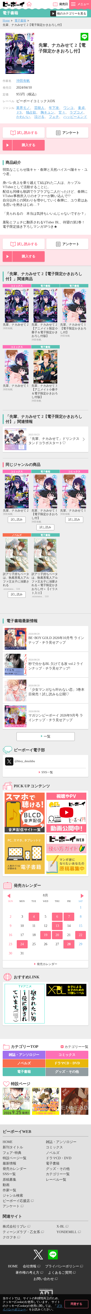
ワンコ (68, 108)
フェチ (54, 117)
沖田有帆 (23, 81)
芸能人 (39, 108)
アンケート (70, 133)
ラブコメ (76, 112)
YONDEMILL (67, 1232)
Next (82, 896)
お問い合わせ (43, 1279)
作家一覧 (9, 1190)
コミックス (66, 1055)
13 (57, 926)
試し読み (17, 519)
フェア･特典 (12, 1153)
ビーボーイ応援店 (16, 1201)
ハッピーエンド (75, 117)
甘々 (61, 112)
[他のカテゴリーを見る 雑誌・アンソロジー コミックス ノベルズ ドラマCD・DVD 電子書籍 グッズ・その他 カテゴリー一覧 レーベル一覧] (68, 13)
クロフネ (9, 1237)
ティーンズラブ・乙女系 (21, 1232)
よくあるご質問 (60, 1272)
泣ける (39, 117)
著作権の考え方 (27, 1272)
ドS (19, 112)
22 (80, 935)
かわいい (23, 117)
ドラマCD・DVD (67, 1063)
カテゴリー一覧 (76, 1047)
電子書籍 (20, 20)
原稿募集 (9, 1179)
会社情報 (29, 1266)
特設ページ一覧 (14, 1158)
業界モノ (23, 108)
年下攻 (54, 108)
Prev (9, 896)
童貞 (81, 108)
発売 (63, 4)
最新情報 (9, 1163)
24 (22, 944)
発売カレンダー (47, 964)
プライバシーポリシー (62, 1266)
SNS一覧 (47, 772)
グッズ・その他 (67, 1071)
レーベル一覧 (56, 1179)
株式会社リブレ (14, 1226)
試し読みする (27, 133)
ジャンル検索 (13, 1195)
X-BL (61, 1226)
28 (69, 944)
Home (6, 20)
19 (45, 935)
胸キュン (47, 112)
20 (57, 935)
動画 (6, 1185)
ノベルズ (24, 1063)
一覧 (47, 736)
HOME (8, 1142)
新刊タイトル (13, 1147)
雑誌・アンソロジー (24, 1055)
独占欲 (31, 112)
